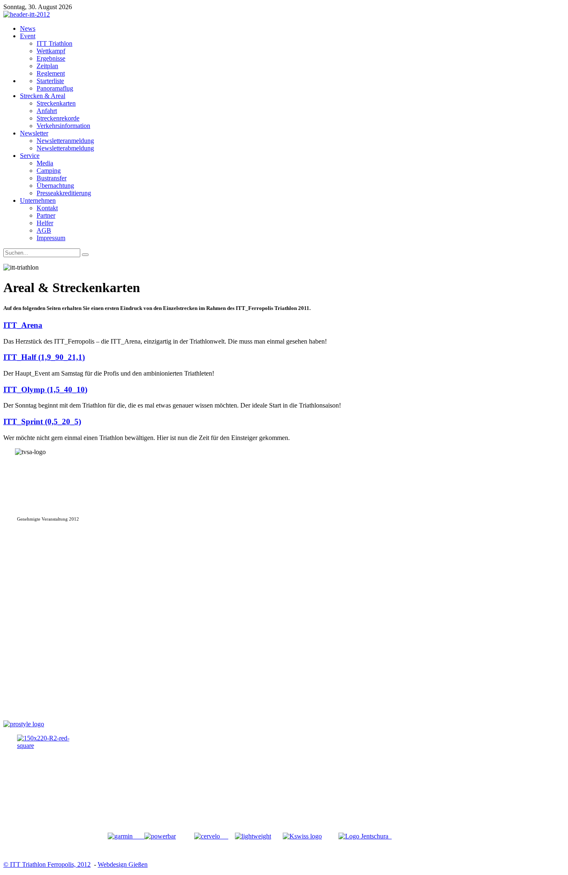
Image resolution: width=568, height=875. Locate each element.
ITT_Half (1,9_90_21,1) (44, 357)
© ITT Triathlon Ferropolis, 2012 (47, 864)
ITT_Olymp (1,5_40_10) (45, 389)
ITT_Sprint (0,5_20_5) (42, 421)
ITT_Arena (22, 325)
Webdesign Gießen (123, 864)
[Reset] (85, 254)
